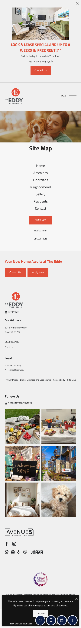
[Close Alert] (77, 4)
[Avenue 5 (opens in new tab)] (19, 532)
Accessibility (59, 380)
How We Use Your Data (21, 624)
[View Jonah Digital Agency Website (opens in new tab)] (37, 552)
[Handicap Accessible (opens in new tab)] (19, 552)
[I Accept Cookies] (76, 599)
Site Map (71, 380)
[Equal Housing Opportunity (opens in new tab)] (13, 552)
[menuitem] (41, 166)
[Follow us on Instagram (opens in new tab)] (14, 544)
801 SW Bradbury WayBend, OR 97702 (16, 330)
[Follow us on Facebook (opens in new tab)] (6, 544)
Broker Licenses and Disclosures (35, 380)
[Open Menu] (72, 97)
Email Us (9, 347)
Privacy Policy (11, 380)
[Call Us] (63, 97)
